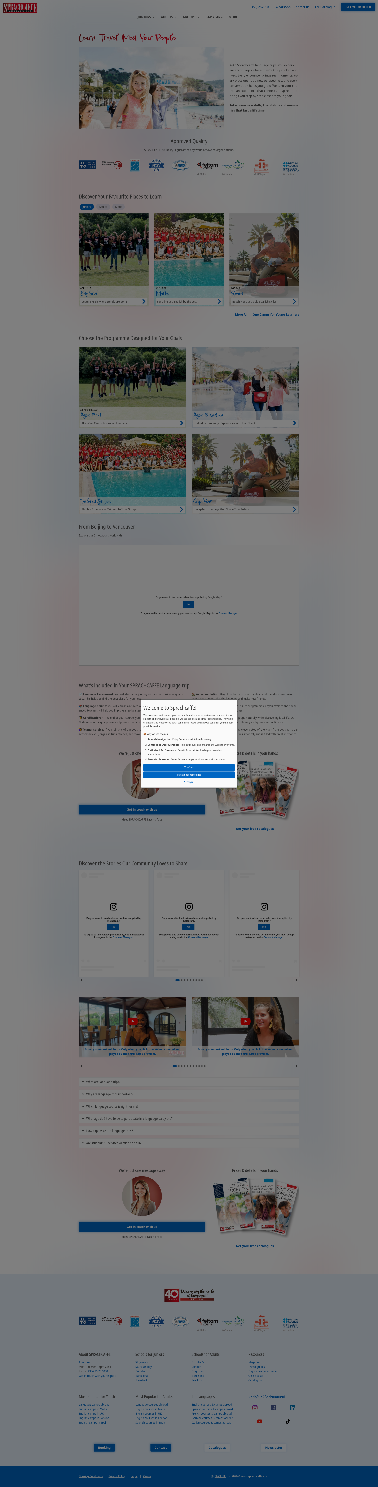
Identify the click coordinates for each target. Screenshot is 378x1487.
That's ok (189, 767)
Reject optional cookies (189, 774)
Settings (188, 782)
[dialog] (189, 743)
